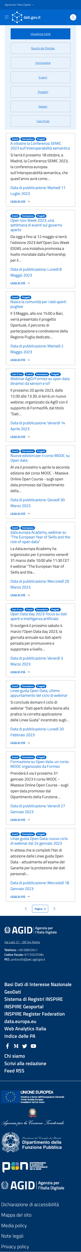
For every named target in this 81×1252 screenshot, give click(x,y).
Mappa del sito (16, 1215)
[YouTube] (33, 1045)
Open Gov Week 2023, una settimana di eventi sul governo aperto (36, 225)
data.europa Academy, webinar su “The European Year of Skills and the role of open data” (40, 537)
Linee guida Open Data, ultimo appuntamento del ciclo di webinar (38, 692)
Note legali (12, 1236)
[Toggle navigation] (6, 17)
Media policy (14, 1225)
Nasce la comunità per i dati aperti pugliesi (38, 304)
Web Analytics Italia (25, 1028)
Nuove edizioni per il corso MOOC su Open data (40, 457)
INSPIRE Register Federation (34, 1014)
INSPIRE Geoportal (23, 1006)
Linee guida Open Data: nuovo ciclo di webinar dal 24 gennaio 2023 (39, 840)
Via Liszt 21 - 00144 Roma (22, 942)
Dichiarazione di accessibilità (30, 1204)
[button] (20, 4)
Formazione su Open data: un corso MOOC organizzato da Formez (39, 763)
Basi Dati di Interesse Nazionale (38, 984)
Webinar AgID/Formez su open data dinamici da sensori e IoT (40, 381)
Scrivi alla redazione (25, 1063)
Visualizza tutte (40, 33)
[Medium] (16, 1045)
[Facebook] (7, 1045)
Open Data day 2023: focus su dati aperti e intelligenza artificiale (38, 616)
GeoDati (12, 992)
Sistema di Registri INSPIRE (33, 999)
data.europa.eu (20, 1021)
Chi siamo (14, 1056)
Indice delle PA (19, 1036)
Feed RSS (14, 1070)
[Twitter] (25, 1045)
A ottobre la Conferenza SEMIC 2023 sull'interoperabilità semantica (40, 145)
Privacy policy (15, 1246)
